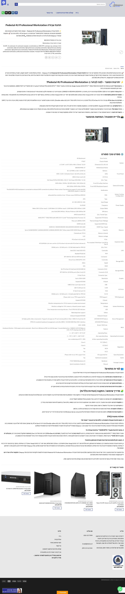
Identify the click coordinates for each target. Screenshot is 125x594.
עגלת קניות (58, 539)
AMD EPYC (42, 46)
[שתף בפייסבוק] (59, 57)
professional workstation (9, 51)
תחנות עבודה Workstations (31, 22)
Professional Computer (55, 49)
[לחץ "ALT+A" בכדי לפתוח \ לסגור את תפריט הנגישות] (3, 2)
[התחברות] (8, 4)
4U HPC (5, 46)
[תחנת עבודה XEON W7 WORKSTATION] (47, 485)
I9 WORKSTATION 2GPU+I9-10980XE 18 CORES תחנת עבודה (79, 503)
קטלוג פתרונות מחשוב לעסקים (52, 549)
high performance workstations (20, 49)
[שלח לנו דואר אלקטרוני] (6, 12)
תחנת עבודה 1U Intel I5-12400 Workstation (18, 488)
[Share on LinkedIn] (46, 57)
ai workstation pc (33, 46)
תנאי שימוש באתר (55, 542)
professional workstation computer (25, 51)
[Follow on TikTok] (9, 12)
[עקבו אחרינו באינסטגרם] (12, 12)
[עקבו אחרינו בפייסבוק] (16, 12)
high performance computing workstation (36, 47)
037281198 (20, 36)
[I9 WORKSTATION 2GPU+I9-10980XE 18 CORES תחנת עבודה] (78, 485)
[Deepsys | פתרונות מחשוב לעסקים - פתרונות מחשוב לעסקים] (116, 4)
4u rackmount (11, 46)
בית (77, 13)
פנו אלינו (89, 531)
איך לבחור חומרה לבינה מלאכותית (50, 552)
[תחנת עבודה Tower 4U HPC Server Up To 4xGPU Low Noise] (109, 485)
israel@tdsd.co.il (87, 544)
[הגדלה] (121, 52)
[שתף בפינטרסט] (49, 57)
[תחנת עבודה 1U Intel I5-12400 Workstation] (16, 478)
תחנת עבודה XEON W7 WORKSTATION (50, 503)
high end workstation (19, 47)
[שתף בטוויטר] (56, 57)
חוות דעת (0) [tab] (108, 68)
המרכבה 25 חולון (87, 548)
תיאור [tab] (122, 68)
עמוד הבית (58, 22)
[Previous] (123, 493)
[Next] (1, 493)
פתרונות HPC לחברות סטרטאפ (95, 459)
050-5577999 (88, 535)
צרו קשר (49, 13)
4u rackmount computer (22, 46)
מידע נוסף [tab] (116, 68)
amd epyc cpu (48, 46)
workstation (58, 53)
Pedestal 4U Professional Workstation (38, 49)
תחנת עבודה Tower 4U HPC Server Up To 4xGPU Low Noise (110, 503)
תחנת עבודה (47, 53)
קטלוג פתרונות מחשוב (64, 13)
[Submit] (16, 4)
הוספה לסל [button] (119, 509)
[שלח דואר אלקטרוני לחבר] (52, 57)
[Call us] (3, 12)
